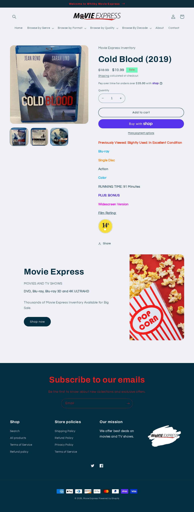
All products (18, 438)
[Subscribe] (128, 403)
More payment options (141, 133)
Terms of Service (21, 444)
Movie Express (90, 498)
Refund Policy (64, 438)
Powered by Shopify (109, 498)
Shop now (37, 321)
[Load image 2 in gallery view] (39, 137)
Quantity (103, 90)
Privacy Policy (64, 444)
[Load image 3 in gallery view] (59, 137)
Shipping (103, 76)
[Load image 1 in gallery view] (19, 137)
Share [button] (107, 243)
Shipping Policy (65, 431)
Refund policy (19, 451)
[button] (14, 16)
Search (15, 431)
